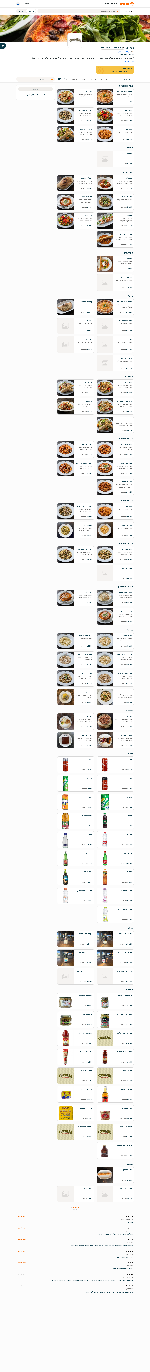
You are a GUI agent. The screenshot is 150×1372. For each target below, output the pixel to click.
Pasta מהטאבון (125, 587)
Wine (130, 928)
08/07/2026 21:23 (127, 1289)
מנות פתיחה (104, 79)
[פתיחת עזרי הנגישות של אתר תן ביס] (3, 46)
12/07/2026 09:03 (127, 1277)
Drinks (130, 754)
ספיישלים (92, 79)
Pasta (130, 630)
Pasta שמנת (127, 500)
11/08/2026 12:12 (127, 1231)
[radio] (31, 11)
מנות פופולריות (126, 79)
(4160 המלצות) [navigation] (123, 52)
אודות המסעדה (128, 61)
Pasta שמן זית (126, 543)
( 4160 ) (75, 1210)
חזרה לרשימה (127, 11)
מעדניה (129, 990)
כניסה (27, 4)
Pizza (83, 79)
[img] (131, 52)
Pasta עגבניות (126, 438)
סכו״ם (115, 79)
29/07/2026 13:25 (127, 1242)
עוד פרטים (114, 71)
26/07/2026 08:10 (126, 1254)
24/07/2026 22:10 (127, 1266)
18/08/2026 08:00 (126, 1219)
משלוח (31, 11)
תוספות (129, 1164)
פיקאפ (21, 11)
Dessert (129, 710)
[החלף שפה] (18, 4)
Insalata (73, 79)
